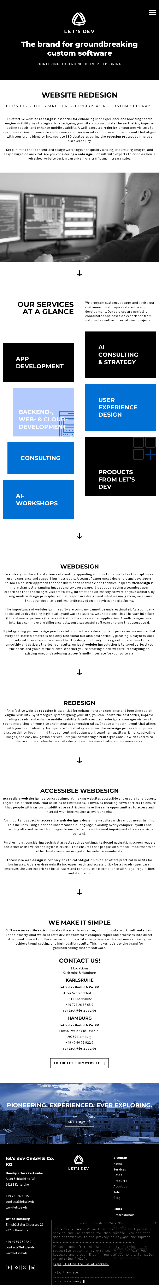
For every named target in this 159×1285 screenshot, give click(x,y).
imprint (144, 1237)
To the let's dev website (76, 1063)
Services (119, 1169)
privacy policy (109, 1237)
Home (118, 1163)
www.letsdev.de (17, 1207)
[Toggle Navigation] (152, 12)
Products (120, 1181)
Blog (117, 1198)
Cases (117, 1175)
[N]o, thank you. (66, 1272)
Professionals (124, 1215)
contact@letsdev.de (79, 1010)
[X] (155, 1223)
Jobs (117, 1192)
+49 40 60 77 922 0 (79, 1042)
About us (120, 1186)
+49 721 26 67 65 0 (79, 1004)
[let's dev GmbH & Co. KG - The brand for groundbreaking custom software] (79, 1169)
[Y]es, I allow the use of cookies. (81, 1264)
